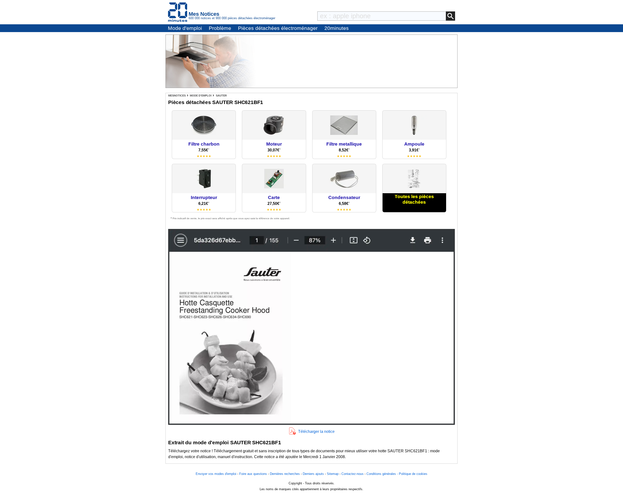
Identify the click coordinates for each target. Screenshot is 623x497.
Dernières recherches (285, 474)
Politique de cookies (413, 474)
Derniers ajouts (313, 474)
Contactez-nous (352, 474)
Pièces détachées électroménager (278, 28)
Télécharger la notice (316, 431)
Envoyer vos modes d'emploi (216, 474)
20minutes (336, 28)
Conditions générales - (382, 474)
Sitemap (333, 474)
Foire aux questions (253, 474)
